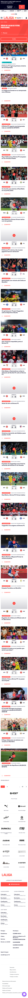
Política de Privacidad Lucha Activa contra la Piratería (14, 992)
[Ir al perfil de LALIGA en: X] (10, 961)
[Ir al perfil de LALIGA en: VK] (22, 961)
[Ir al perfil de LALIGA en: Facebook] (2, 961)
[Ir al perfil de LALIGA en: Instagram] (6, 961)
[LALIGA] (9, 18)
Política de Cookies (6, 990)
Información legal (6, 985)
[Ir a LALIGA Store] (14, 14)
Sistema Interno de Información (9, 981)
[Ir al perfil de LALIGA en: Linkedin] (14, 961)
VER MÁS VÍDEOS (4, 780)
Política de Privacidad (7, 988)
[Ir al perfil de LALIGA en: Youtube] (26, 961)
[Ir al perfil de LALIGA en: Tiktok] (18, 961)
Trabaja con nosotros (14, 974)
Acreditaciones (13, 972)
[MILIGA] (25, 18)
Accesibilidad (5, 983)
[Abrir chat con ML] (24, 994)
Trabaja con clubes (14, 976)
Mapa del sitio (13, 969)
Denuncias (12, 967)
